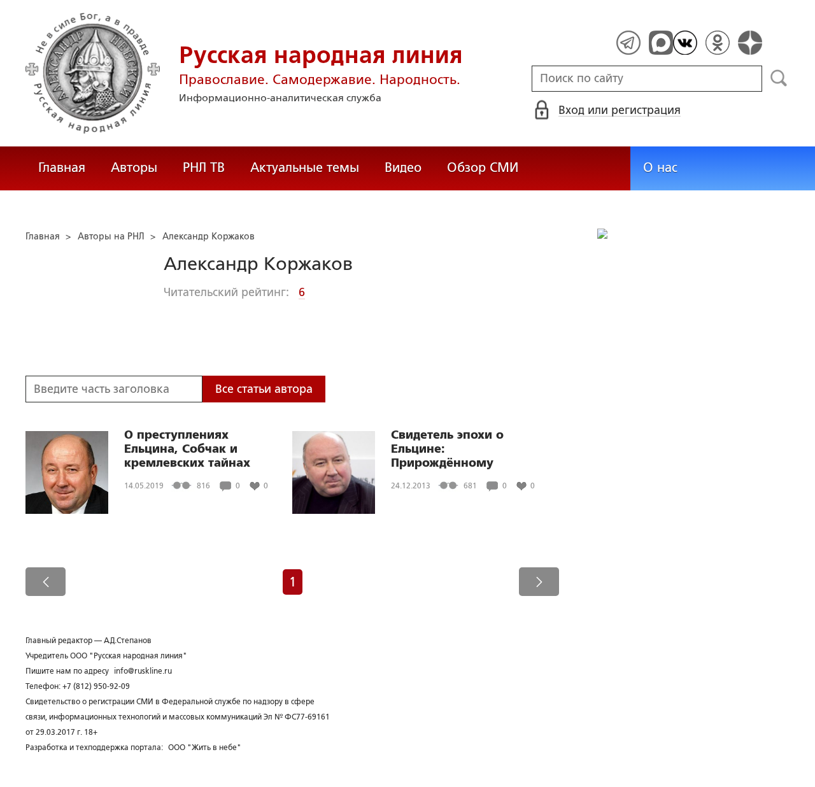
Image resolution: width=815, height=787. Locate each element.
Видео (403, 167)
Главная (61, 167)
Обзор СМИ (482, 167)
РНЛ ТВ (204, 167)
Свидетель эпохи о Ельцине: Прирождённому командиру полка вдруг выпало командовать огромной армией (464, 449)
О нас (660, 167)
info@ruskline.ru (143, 671)
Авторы (134, 167)
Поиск (779, 78)
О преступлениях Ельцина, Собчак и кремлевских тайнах (187, 449)
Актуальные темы (304, 167)
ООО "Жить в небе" (204, 747)
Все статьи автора (264, 389)
